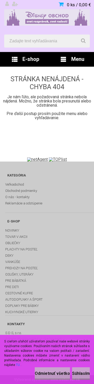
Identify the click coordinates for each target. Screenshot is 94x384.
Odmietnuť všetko (52, 373)
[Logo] (47, 17)
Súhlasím (81, 373)
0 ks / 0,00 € (79, 4)
